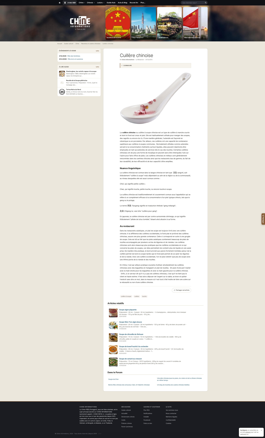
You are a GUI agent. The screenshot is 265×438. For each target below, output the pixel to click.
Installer (146, 417)
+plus (97, 51)
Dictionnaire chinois (127, 417)
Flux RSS (147, 410)
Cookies (168, 423)
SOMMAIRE (127, 65)
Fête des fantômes (73, 56)
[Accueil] (59, 2)
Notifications (148, 413)
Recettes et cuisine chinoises (90, 43)
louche (144, 296)
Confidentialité (171, 420)
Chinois (90, 3)
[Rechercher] (206, 3)
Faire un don (81, 29)
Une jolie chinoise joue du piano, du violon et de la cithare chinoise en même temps (179, 379)
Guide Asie (111, 3)
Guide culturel (68, 43)
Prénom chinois (126, 423)
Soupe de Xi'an (113, 379)
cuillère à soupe (126, 296)
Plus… (143, 3)
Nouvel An (134, 3)
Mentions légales (171, 417)
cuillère (136, 296)
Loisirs (100, 3)
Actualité (124, 413)
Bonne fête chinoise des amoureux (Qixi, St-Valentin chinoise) (129, 385)
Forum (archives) (127, 426)
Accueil (59, 43)
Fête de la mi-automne (75, 59)
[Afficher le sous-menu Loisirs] (104, 2)
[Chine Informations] (80, 21)
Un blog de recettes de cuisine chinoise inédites (173, 385)
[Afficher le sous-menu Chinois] (94, 2)
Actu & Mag (122, 3)
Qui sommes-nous (172, 410)
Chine (81, 3)
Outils (123, 420)
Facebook (147, 420)
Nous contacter (171, 413)
